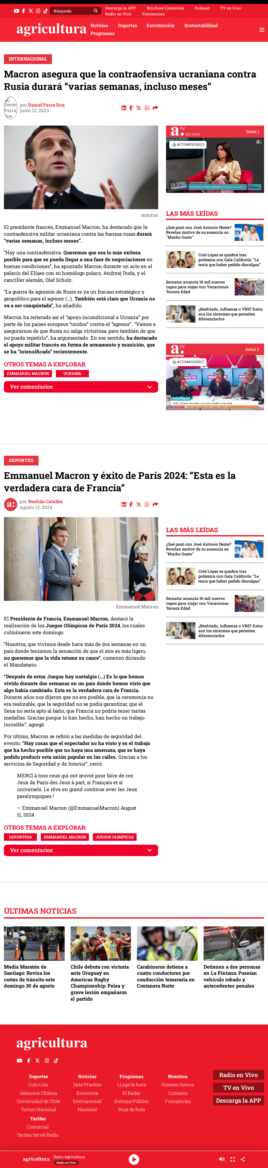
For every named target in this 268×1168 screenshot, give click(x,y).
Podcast (202, 8)
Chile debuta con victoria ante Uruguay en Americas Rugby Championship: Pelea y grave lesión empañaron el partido (100, 982)
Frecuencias (153, 14)
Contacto (178, 1093)
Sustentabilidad (201, 25)
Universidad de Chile (38, 1101)
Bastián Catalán (45, 501)
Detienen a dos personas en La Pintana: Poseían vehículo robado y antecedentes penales (232, 976)
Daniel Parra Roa (46, 105)
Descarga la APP (120, 7)
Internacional (28, 59)
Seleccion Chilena (38, 1093)
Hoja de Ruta (131, 1109)
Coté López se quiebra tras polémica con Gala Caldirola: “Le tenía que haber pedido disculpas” (229, 259)
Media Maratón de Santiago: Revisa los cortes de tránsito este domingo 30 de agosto (29, 976)
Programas (102, 33)
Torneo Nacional (38, 1109)
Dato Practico (87, 1085)
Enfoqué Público (131, 1101)
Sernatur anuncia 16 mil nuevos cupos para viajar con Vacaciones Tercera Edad (197, 286)
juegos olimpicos (115, 836)
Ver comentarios (31, 386)
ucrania (72, 373)
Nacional (87, 1109)
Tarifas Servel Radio (38, 1135)
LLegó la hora (131, 1085)
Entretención (161, 25)
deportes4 (20, 836)
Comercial (38, 1127)
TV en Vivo (230, 8)
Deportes (127, 25)
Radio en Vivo (118, 14)
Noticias (99, 25)
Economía (87, 1093)
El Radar (132, 1093)
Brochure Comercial (165, 8)
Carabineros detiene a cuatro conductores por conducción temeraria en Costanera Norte (166, 976)
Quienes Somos (177, 1085)
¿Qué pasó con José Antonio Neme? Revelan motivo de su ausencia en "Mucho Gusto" (198, 232)
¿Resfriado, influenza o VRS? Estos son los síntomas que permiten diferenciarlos (230, 314)
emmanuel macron (28, 373)
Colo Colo (38, 1085)
